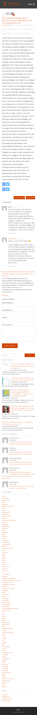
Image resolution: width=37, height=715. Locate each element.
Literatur (4, 642)
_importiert (5, 552)
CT (2, 572)
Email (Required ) (7, 310)
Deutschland (5, 574)
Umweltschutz (6, 542)
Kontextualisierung (7, 632)
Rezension (5, 665)
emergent (5, 576)
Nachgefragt (5, 526)
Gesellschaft (5, 606)
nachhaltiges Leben (7, 652)
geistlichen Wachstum (9, 29)
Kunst (3, 634)
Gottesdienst (6, 610)
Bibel (3, 560)
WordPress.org (6, 701)
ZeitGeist (4, 687)
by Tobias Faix (6, 25)
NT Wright (4, 654)
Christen (15, 25)
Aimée (4, 554)
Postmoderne (6, 658)
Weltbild (4, 683)
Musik (3, 650)
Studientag (5, 669)
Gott (22, 33)
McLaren (4, 522)
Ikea (3, 614)
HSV (3, 612)
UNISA (4, 674)
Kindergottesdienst (7, 628)
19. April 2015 (20, 239)
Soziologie (5, 667)
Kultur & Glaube (6, 516)
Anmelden (5, 695)
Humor (4, 510)
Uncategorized (6, 544)
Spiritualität (5, 532)
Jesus (3, 618)
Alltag (3, 556)
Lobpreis (4, 518)
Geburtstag (5, 598)
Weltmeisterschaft (7, 548)
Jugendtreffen (6, 512)
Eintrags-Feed (6, 697)
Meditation (5, 524)
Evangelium (5, 590)
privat (3, 663)
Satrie (3, 530)
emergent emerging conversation (11, 580)
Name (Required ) (7, 303)
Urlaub (4, 677)
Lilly (3, 640)
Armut (4, 558)
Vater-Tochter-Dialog (8, 679)
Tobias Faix (11, 239)
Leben (4, 636)
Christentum (22, 25)
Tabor (3, 538)
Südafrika (4, 670)
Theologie (27, 33)
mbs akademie (6, 647)
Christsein (5, 570)
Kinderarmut (5, 514)
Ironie (3, 616)
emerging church (7, 582)
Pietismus (5, 528)
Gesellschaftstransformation (11, 33)
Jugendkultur (5, 624)
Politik (3, 656)
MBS (3, 644)
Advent (4, 496)
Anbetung (5, 498)
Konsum (4, 630)
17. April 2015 (16, 207)
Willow (4, 550)
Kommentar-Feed (7, 699)
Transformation (6, 672)
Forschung (5, 594)
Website (4, 317)
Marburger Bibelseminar (9, 520)
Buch (3, 502)
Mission (4, 648)
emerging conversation (8, 584)
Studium (4, 536)
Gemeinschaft (6, 602)
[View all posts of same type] (7, 14)
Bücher (4, 562)
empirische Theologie (8, 588)
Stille (3, 534)
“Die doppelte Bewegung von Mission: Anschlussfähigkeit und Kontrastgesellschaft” (17, 20)
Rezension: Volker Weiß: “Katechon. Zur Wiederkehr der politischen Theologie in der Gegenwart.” (22, 366)
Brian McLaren (6, 500)
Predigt (4, 661)
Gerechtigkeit (28, 29)
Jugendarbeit (5, 622)
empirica (4, 586)
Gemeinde (19, 29)
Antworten (12, 233)
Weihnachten (6, 681)
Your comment (7, 325)
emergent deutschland (8, 578)
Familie (4, 592)
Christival (4, 568)
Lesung (4, 638)
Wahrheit (4, 546)
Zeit (3, 685)
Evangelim (30, 25)
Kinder (4, 626)
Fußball (4, 596)
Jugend (4, 620)
